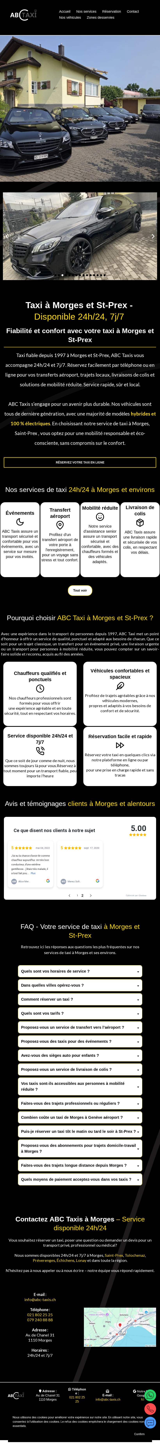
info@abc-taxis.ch (40, 1299)
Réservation (111, 11)
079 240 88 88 (40, 1319)
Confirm (139, 1434)
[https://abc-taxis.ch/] (16, 1395)
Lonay (81, 1260)
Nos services (86, 11)
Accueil (64, 11)
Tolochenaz (135, 1255)
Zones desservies (100, 17)
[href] (120, 1327)
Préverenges (44, 1260)
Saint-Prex (114, 1255)
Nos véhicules (70, 17)
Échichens (65, 1260)
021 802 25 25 (40, 1314)
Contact (133, 11)
